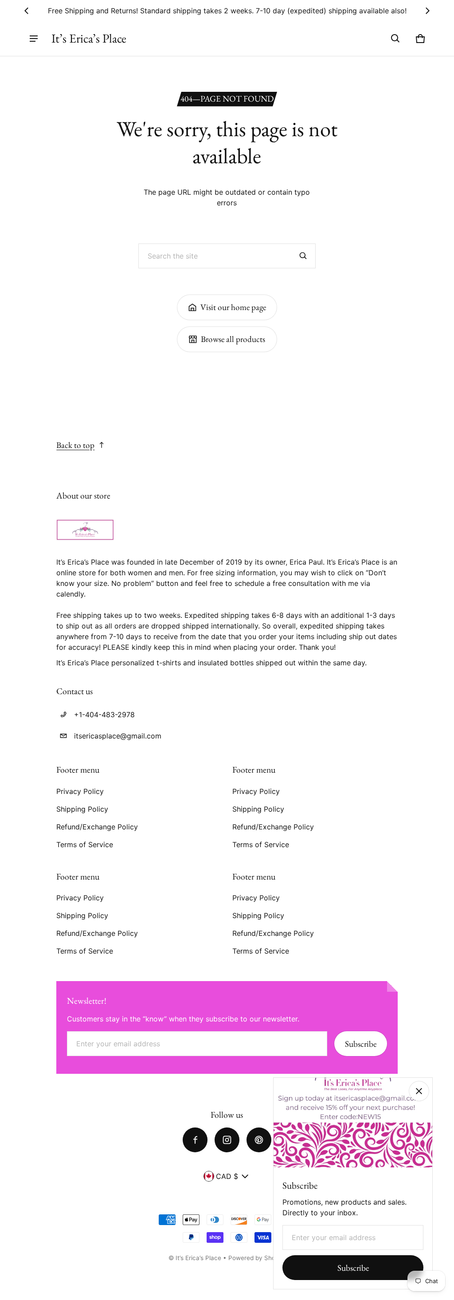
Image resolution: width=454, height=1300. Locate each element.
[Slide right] (427, 10)
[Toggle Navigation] (33, 38)
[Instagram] (227, 1139)
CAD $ (227, 1176)
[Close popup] (419, 1091)
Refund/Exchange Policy (97, 826)
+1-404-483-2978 (104, 714)
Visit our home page (233, 307)
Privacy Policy (80, 791)
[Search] (303, 256)
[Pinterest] (259, 1139)
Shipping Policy (82, 809)
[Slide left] (26, 10)
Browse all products (233, 339)
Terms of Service (84, 844)
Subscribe (360, 1043)
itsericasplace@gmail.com (117, 735)
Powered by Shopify (257, 1257)
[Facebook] (195, 1139)
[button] (395, 38)
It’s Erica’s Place (198, 1257)
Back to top (75, 445)
